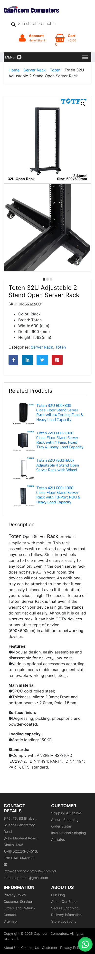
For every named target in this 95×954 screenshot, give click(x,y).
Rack (52, 536)
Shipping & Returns (66, 813)
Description (22, 524)
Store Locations (63, 921)
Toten (55, 70)
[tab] (47, 645)
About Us (11, 947)
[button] (83, 104)
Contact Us (30, 947)
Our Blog (58, 895)
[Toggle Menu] (85, 57)
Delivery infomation (66, 915)
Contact (10, 915)
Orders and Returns (19, 908)
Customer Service (18, 901)
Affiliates (58, 839)
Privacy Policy (15, 895)
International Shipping (68, 833)
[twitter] (42, 360)
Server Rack (35, 70)
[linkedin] (27, 360)
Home (14, 70)
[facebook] (13, 360)
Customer (49, 947)
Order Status (61, 826)
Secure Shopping (65, 820)
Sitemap (10, 921)
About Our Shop (64, 901)
